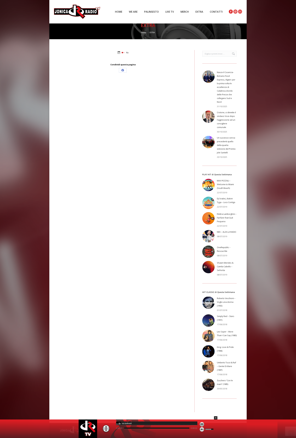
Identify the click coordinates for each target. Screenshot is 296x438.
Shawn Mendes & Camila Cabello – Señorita (225, 266)
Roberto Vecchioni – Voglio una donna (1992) (226, 302)
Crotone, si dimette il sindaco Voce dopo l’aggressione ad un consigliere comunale (226, 120)
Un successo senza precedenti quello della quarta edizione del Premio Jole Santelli (226, 145)
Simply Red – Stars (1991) (225, 318)
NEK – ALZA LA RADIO (226, 232)
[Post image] (208, 76)
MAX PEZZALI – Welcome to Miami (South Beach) (225, 184)
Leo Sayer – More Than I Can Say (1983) (227, 333)
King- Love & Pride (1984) (225, 349)
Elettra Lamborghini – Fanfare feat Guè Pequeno (226, 218)
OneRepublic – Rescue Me (223, 249)
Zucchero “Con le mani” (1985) (225, 382)
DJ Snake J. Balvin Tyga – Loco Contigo (226, 200)
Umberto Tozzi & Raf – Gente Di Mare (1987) (226, 366)
